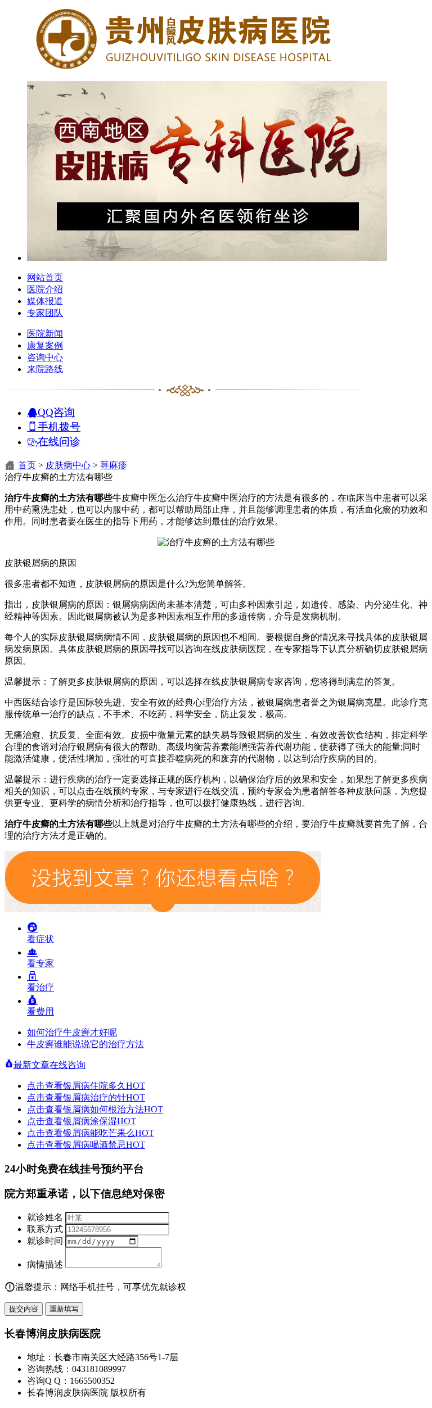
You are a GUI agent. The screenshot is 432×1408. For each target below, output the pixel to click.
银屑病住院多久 (104, 1085)
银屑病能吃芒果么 (108, 1133)
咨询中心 (45, 357)
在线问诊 (59, 441)
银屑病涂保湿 (99, 1121)
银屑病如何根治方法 (113, 1109)
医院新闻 (45, 333)
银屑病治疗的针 (104, 1097)
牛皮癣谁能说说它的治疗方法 (85, 1044)
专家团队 (45, 313)
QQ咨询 (56, 411)
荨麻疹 (113, 465)
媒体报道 (45, 301)
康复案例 (45, 345)
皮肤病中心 (68, 465)
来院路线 (45, 369)
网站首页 (45, 277)
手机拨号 (59, 426)
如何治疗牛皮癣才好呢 (72, 1032)
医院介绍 (45, 289)
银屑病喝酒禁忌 (104, 1144)
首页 (27, 465)
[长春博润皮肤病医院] (184, 69)
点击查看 (45, 1085)
